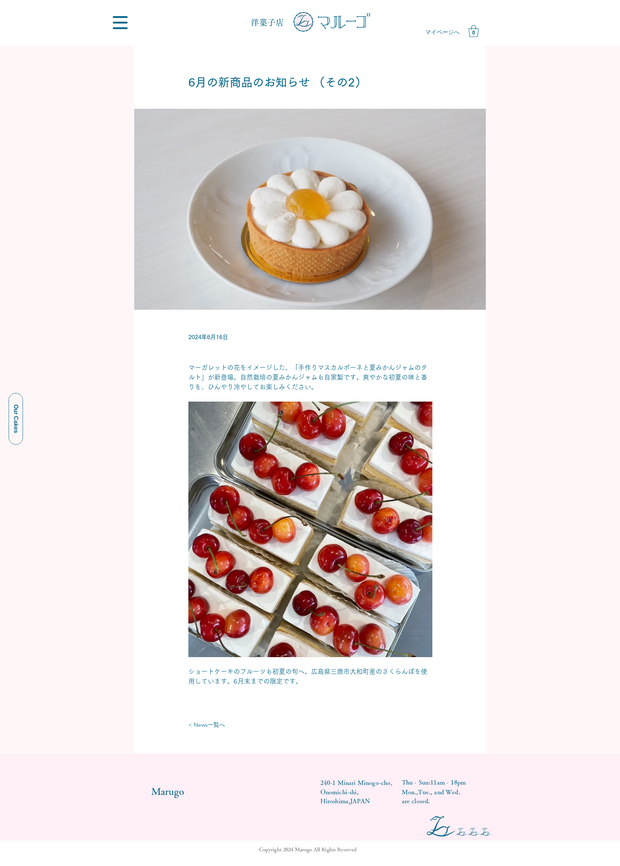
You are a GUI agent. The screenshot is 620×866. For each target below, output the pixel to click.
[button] (120, 22)
